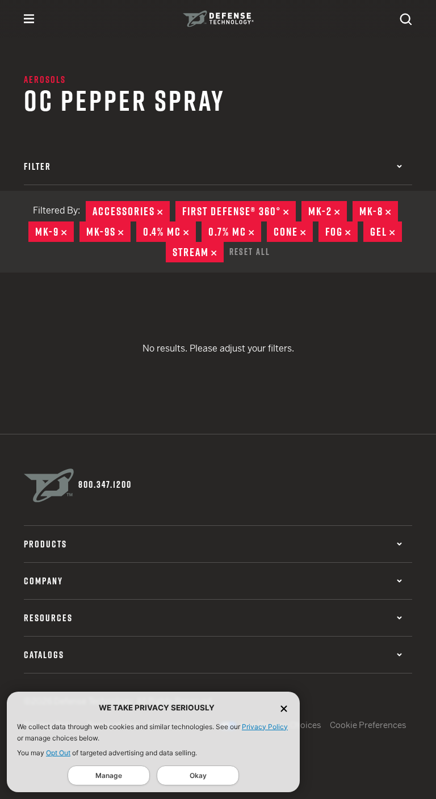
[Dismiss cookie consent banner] (284, 707)
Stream (198, 252)
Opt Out (58, 752)
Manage (108, 775)
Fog (341, 232)
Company (43, 581)
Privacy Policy (265, 726)
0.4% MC (169, 232)
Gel (386, 232)
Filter (37, 166)
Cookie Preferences (368, 724)
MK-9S (108, 232)
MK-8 (378, 211)
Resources (48, 618)
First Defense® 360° (239, 211)
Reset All (249, 251)
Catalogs (44, 655)
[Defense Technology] (218, 18)
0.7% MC (234, 232)
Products (45, 544)
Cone (293, 232)
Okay (198, 775)
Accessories (131, 211)
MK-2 (327, 211)
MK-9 (54, 232)
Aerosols (45, 79)
